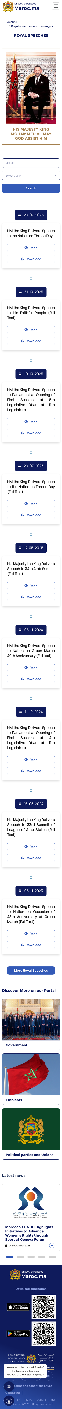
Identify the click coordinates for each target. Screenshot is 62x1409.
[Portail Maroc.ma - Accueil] (28, 1274)
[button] (9, 1257)
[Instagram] (48, 1375)
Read (34, 248)
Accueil (12, 22)
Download (33, 259)
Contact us (12, 1393)
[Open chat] (9, 1386)
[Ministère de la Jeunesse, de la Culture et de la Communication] (31, 1361)
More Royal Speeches (31, 970)
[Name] (55, 6)
